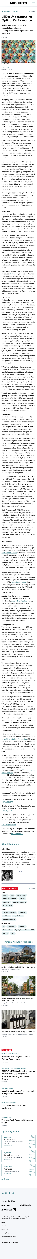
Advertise (4, 1226)
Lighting (15, 11)
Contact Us (5, 1229)
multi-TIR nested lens (19, 601)
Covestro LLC (12, 926)
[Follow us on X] (6, 1193)
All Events (5, 1179)
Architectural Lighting (19, 902)
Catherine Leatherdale (9, 912)
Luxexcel (5, 933)
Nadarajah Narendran (9, 919)
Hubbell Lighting (7, 930)
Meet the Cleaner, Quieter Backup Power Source (18, 1032)
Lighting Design (21, 895)
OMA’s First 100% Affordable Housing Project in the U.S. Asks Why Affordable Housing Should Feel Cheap (18, 1075)
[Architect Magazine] (18, 3)
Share (33, 11)
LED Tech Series (7, 905)
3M (4, 926)
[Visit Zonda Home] (10, 1242)
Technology (6, 11)
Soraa (12, 933)
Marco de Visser (17, 916)
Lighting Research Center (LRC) (24, 930)
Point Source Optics (9, 553)
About (3, 1222)
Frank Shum (6, 916)
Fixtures (5, 895)
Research (22, 898)
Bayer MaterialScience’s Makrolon (14, 739)
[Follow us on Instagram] (13, 1193)
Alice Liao (6, 67)
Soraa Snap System (19, 582)
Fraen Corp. (22, 926)
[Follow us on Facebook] (9, 1193)
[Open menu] (34, 3)
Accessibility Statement (9, 1236)
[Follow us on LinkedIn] (3, 1193)
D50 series (14, 274)
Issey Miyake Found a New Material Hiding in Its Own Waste (18, 1092)
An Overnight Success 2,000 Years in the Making (18, 967)
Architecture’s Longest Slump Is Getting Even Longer (16, 1057)
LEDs (12, 895)
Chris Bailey (22, 912)
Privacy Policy (6, 1233)
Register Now (8, 1145)
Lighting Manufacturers (10, 898)
